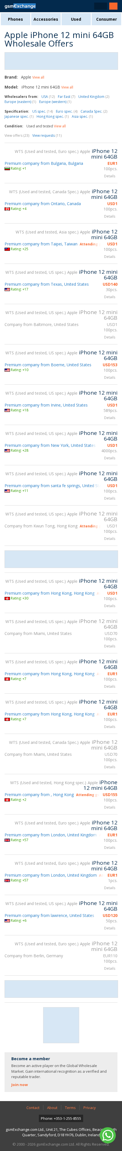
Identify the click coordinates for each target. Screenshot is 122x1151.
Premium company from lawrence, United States (49, 915)
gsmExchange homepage (20, 6)
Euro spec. (66, 111)
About (52, 1107)
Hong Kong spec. (53, 116)
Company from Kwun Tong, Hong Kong (41, 526)
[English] (100, 6)
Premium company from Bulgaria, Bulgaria (44, 163)
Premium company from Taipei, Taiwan (41, 244)
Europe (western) (55, 101)
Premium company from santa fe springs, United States (56, 485)
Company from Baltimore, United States (42, 324)
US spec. (42, 111)
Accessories (45, 19)
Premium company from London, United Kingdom (51, 835)
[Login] (113, 6)
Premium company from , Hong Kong (39, 794)
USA (48, 96)
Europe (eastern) (20, 101)
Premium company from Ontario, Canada (43, 203)
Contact (32, 1107)
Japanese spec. (19, 116)
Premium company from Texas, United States (47, 284)
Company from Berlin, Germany (34, 955)
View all (38, 77)
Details (109, 176)
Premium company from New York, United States (50, 445)
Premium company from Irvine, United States (46, 405)
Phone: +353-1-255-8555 (61, 1118)
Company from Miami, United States (38, 633)
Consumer (106, 19)
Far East (66, 96)
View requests (47, 135)
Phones (15, 19)
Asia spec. (82, 116)
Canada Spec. (94, 111)
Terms (70, 1107)
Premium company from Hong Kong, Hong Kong (49, 593)
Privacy (89, 1107)
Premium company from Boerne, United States (48, 364)
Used (76, 19)
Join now (19, 1084)
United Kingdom (93, 96)
